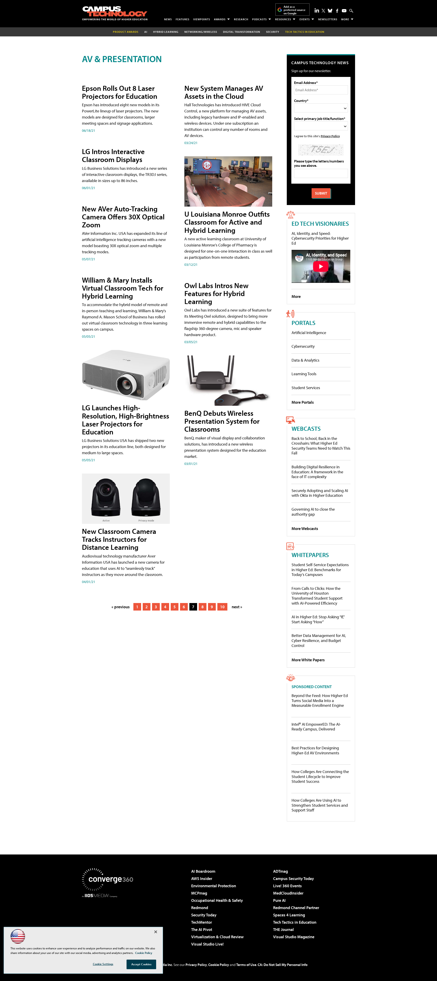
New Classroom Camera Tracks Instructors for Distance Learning (119, 539)
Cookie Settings (103, 964)
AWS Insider (201, 878)
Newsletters (327, 19)
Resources (283, 19)
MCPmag (199, 893)
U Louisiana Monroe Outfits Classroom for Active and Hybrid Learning (227, 221)
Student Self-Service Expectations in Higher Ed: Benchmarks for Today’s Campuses (320, 569)
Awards (220, 19)
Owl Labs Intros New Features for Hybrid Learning (216, 293)
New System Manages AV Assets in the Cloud (223, 92)
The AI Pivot (201, 929)
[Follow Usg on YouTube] (344, 10)
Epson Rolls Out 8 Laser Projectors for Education (119, 92)
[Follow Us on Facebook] (337, 11)
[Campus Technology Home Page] (115, 13)
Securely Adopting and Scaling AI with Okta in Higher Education (320, 493)
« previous (121, 606)
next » (237, 606)
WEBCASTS (306, 428)
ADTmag (280, 871)
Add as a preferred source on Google (294, 10)
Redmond (199, 907)
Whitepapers (310, 555)
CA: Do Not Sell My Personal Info (282, 964)
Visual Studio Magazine (293, 936)
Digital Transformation (241, 31)
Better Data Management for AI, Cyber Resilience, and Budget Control (319, 640)
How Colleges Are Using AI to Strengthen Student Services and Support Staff (320, 805)
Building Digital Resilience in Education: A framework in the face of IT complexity (317, 471)
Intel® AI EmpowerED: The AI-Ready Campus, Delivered (316, 727)
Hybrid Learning (165, 31)
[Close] (156, 932)
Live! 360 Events (287, 885)
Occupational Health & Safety (217, 900)
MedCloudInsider (288, 893)
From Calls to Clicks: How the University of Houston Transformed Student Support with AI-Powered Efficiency (317, 596)
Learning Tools (304, 373)
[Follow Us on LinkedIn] (317, 10)
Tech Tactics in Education (294, 922)
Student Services (306, 387)
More (345, 19)
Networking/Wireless (200, 31)
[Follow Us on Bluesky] (330, 10)
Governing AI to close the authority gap (313, 512)
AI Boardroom (203, 871)
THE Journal (283, 929)
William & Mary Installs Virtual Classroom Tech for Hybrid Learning (122, 287)
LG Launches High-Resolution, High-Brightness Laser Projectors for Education (125, 419)
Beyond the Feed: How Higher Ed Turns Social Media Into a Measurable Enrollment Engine (320, 700)
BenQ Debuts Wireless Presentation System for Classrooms (221, 420)
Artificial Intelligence (309, 332)
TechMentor (201, 922)
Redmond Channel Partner (296, 907)
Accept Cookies (141, 964)
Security (272, 31)
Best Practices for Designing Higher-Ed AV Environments (315, 750)
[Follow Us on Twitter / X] (323, 11)
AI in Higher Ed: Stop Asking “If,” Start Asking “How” (318, 619)
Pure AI (279, 900)
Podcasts (259, 19)
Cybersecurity (303, 346)
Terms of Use (246, 964)
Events (305, 19)
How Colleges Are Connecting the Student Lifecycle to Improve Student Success (320, 776)
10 (222, 606)
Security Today (203, 915)
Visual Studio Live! (207, 944)
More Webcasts (305, 528)
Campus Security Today (293, 878)
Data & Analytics (305, 360)
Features (182, 19)
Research (241, 19)
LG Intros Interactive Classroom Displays (113, 155)
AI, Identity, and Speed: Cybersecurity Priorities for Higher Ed (320, 238)
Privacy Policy (330, 136)
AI (145, 31)
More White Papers (308, 659)
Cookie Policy (218, 964)
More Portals (303, 402)
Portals (303, 323)
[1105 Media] (109, 920)
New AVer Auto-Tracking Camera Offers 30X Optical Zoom (123, 216)
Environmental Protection (213, 885)
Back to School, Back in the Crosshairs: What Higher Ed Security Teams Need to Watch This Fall (321, 446)
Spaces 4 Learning (289, 915)
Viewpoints (201, 19)
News (168, 19)
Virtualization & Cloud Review (217, 936)
